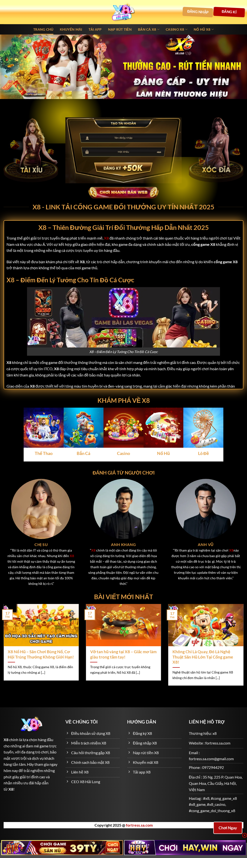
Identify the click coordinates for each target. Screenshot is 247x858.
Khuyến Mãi (71, 29)
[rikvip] (62, 847)
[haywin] (185, 847)
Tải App (95, 29)
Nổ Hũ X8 (202, 29)
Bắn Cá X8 (147, 29)
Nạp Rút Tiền (120, 29)
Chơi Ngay (228, 827)
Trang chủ (43, 29)
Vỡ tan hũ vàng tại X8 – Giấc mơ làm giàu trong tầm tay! (123, 654)
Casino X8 (175, 29)
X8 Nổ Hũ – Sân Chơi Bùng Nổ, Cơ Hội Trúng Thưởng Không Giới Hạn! (41, 654)
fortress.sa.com (139, 825)
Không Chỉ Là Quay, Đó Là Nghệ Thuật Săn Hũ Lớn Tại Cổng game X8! (202, 657)
